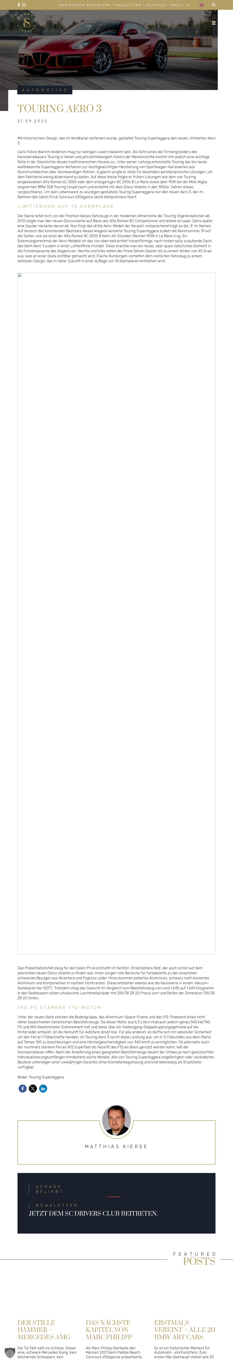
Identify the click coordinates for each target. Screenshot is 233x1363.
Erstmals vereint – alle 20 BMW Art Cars (184, 1329)
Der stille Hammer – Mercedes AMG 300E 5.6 (44, 1329)
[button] (23, 1089)
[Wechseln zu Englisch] (201, 5)
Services (156, 5)
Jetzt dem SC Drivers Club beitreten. (93, 1214)
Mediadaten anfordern (85, 5)
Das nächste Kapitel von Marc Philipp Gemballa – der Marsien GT (114, 1329)
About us (180, 5)
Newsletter (128, 5)
